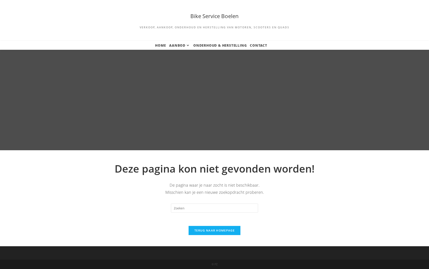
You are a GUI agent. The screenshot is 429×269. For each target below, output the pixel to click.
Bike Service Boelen (214, 16)
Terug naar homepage (214, 230)
